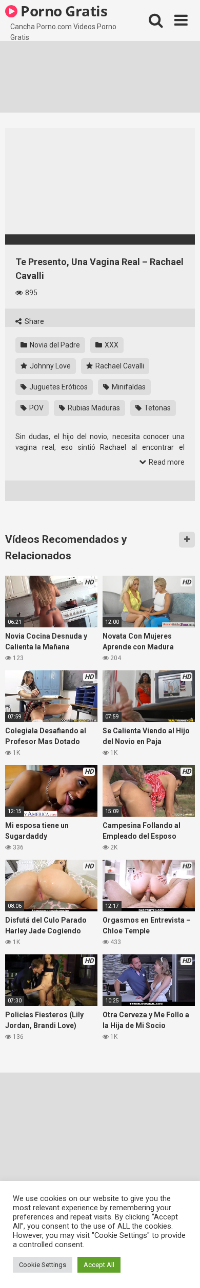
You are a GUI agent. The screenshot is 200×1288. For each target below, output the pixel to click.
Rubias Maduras (93, 408)
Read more (166, 462)
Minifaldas (128, 387)
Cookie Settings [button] (42, 1265)
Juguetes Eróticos (58, 387)
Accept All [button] (99, 1265)
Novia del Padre (54, 345)
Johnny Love (49, 366)
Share (33, 321)
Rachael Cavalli (119, 366)
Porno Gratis (62, 10)
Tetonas (157, 408)
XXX (110, 345)
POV (36, 408)
